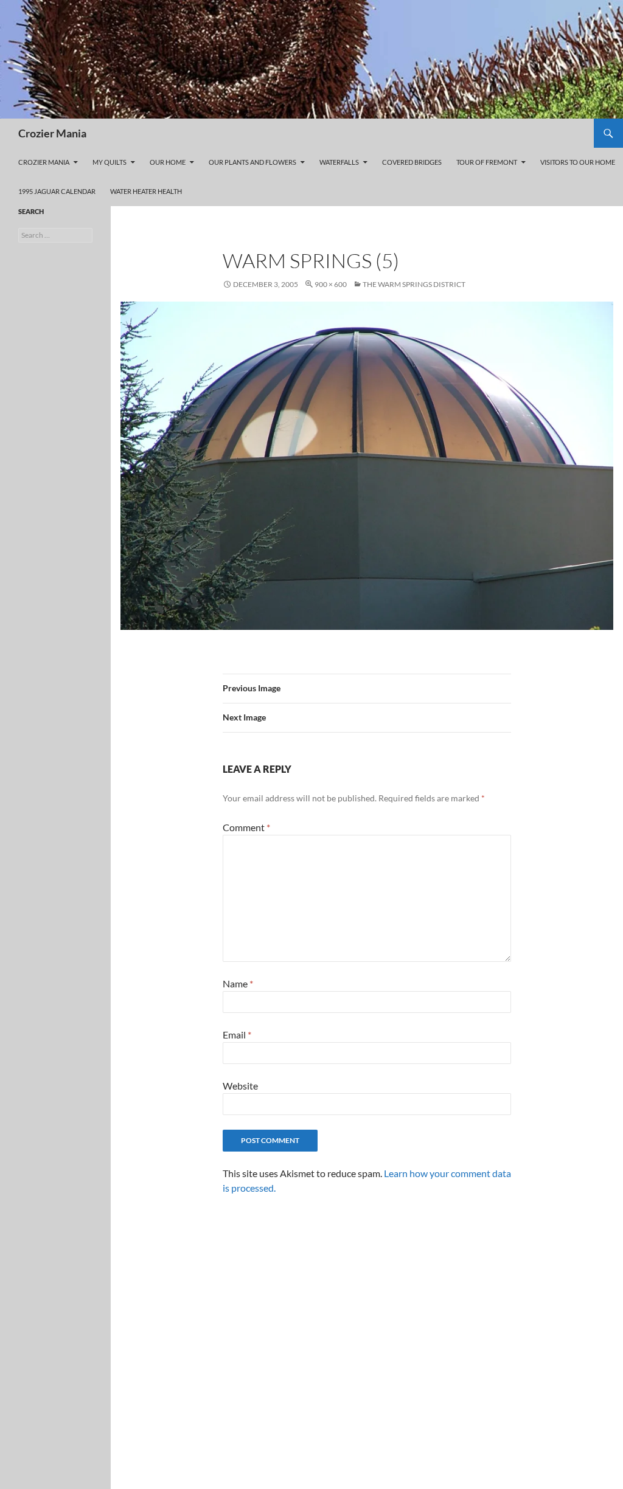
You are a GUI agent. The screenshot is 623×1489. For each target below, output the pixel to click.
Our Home (168, 162)
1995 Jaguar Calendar (57, 191)
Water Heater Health (146, 191)
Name (238, 983)
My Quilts (109, 162)
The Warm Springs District (414, 284)
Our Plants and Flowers (252, 162)
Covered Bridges (412, 162)
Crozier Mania (52, 133)
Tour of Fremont (486, 162)
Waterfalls (339, 162)
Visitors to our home (577, 162)
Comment (246, 827)
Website (240, 1085)
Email (237, 1034)
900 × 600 (331, 284)
